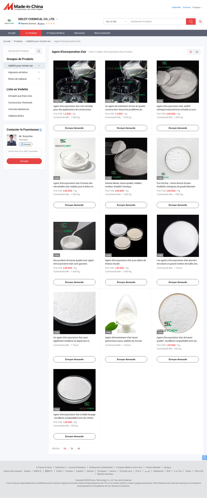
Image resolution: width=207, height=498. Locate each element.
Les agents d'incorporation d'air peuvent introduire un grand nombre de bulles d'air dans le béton (177, 264)
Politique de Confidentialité (101, 467)
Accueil (11, 32)
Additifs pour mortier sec (20, 65)
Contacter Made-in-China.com (129, 467)
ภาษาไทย (178, 471)
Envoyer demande (74, 128)
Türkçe (188, 471)
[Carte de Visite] (40, 129)
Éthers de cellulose (17, 78)
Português (101, 471)
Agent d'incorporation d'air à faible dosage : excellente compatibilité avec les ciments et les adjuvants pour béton (74, 418)
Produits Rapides (153, 467)
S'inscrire (187, 7)
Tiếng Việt (198, 471)
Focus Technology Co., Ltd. (102, 480)
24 (65, 448)
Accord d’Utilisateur (77, 467)
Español (79, 471)
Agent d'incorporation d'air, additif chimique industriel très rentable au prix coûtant (176, 109)
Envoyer (24, 161)
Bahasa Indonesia (105, 474)
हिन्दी (168, 471)
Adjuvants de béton (18, 72)
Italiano (113, 471)
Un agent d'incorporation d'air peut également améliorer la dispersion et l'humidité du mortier (71, 341)
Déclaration (60, 467)
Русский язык (126, 471)
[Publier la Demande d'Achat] (200, 21)
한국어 (138, 471)
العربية (147, 471)
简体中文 (38, 471)
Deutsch (90, 471)
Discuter (27, 144)
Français (69, 471)
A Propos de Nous (56, 32)
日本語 (59, 471)
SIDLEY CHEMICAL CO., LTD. (36, 19)
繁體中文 (49, 471)
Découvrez (79, 32)
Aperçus (167, 467)
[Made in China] (24, 6)
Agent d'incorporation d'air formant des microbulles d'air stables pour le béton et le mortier (74, 186)
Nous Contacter (102, 32)
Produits (32, 32)
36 (72, 448)
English (27, 471)
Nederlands (158, 471)
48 (78, 448)
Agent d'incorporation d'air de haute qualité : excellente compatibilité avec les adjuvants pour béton (177, 341)
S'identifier (176, 7)
